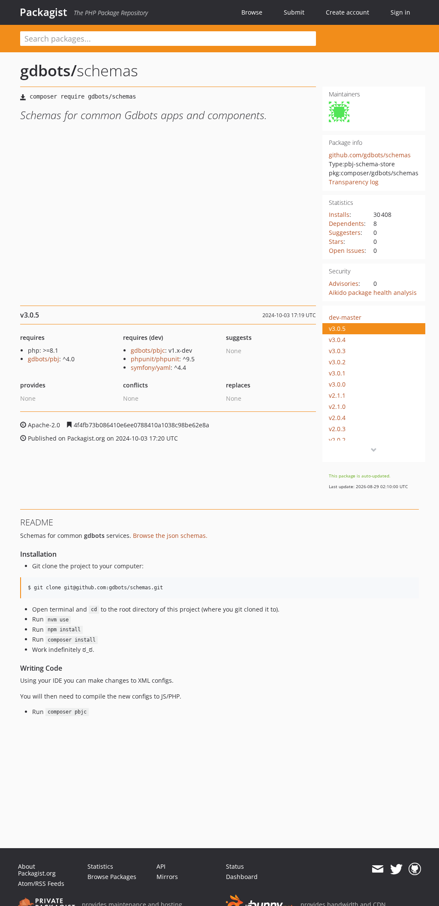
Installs (339, 214)
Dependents (346, 223)
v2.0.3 (337, 429)
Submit (294, 12)
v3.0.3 (337, 351)
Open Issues (346, 250)
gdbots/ (48, 70)
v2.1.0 (337, 406)
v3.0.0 (337, 384)
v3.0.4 (337, 340)
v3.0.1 (337, 373)
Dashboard (242, 877)
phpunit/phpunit (155, 359)
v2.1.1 (337, 395)
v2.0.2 (337, 440)
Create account (347, 12)
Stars (336, 241)
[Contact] (377, 869)
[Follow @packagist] (396, 869)
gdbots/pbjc (148, 350)
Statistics (100, 866)
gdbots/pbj (43, 359)
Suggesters (345, 232)
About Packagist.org (37, 869)
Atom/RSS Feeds (41, 883)
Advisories (343, 283)
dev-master (345, 317)
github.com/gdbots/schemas (370, 155)
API (160, 866)
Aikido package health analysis (373, 292)
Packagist (43, 12)
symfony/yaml (151, 367)
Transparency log (354, 182)
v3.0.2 (337, 362)
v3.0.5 (337, 328)
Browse (251, 12)
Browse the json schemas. (170, 535)
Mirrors (167, 877)
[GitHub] (415, 869)
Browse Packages (111, 877)
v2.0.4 (337, 418)
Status (235, 866)
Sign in (400, 12)
